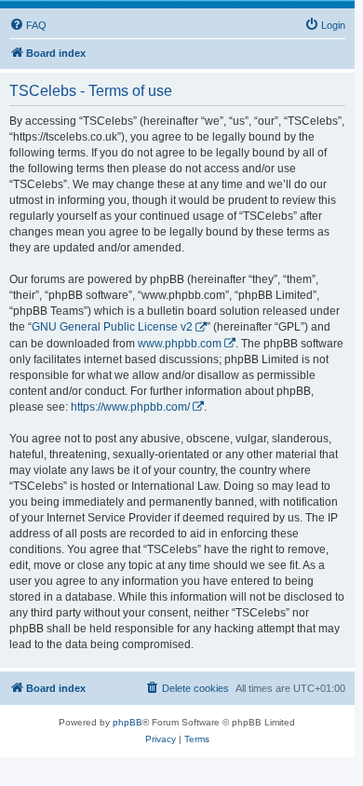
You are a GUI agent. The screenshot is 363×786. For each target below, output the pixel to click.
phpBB (127, 722)
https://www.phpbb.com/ (130, 406)
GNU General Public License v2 (112, 326)
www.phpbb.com (180, 343)
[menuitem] (28, 25)
